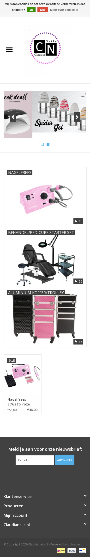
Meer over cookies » (64, 10)
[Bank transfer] (71, 550)
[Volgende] (77, 117)
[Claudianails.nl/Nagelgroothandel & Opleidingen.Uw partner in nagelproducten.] (54, 50)
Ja (31, 10)
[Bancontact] (81, 550)
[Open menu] (9, 49)
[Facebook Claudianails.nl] (36, 475)
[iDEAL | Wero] (60, 550)
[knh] (45, 112)
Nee (43, 10)
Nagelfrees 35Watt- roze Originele (18, 402)
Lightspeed (75, 544)
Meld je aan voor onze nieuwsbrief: (45, 449)
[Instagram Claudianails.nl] (54, 475)
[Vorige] (13, 117)
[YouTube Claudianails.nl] (45, 475)
